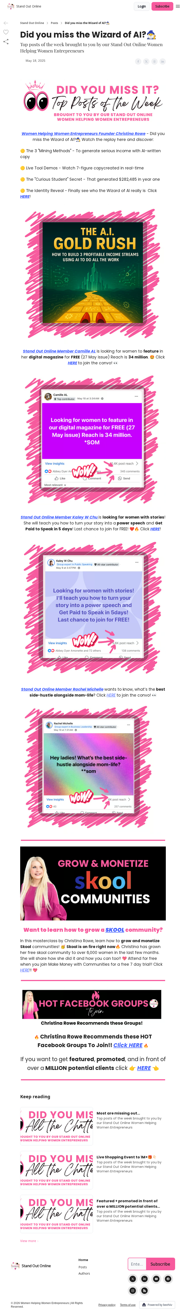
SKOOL (114, 930)
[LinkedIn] (144, 1279)
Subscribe (162, 6)
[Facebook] (168, 1279)
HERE (24, 196)
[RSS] (144, 1291)
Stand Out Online (32, 23)
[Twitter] (133, 1279)
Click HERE (127, 1045)
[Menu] (178, 5)
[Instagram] (133, 1291)
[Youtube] (156, 1279)
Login (142, 6)
